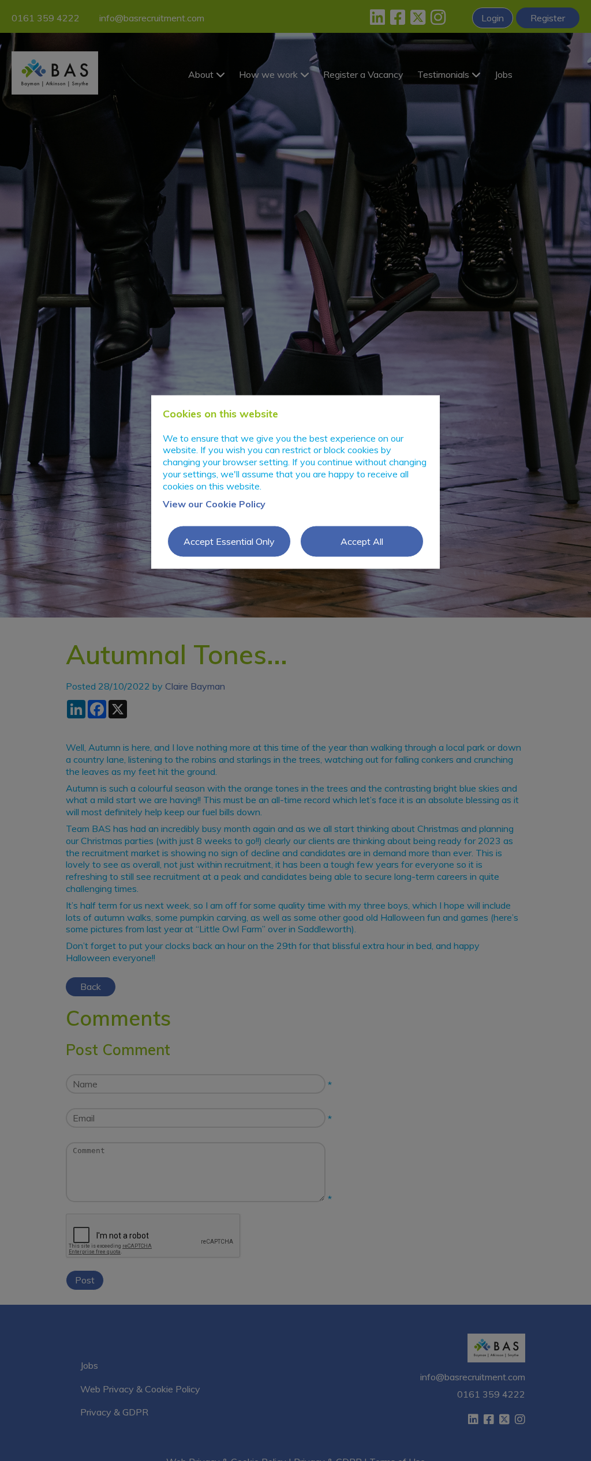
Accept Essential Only (229, 541)
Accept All (362, 541)
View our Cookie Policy (214, 503)
